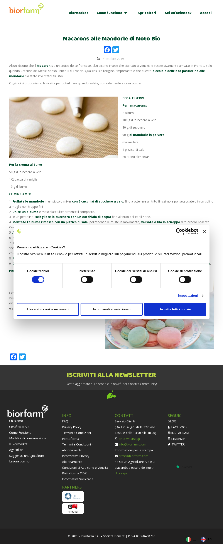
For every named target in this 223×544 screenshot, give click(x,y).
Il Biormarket (18, 444)
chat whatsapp (129, 439)
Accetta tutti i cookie (175, 309)
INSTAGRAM (179, 433)
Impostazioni (188, 295)
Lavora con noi (19, 461)
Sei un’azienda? (178, 13)
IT (194, 539)
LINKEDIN (178, 439)
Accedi (206, 13)
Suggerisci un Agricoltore (26, 456)
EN (210, 539)
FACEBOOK (179, 427)
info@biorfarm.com (132, 444)
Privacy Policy (71, 427)
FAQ (65, 421)
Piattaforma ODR (74, 473)
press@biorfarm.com (133, 456)
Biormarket (78, 13)
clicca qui (121, 473)
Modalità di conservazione (27, 438)
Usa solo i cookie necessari (48, 309)
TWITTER (178, 444)
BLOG (172, 421)
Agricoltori (147, 13)
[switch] (87, 279)
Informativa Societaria (77, 479)
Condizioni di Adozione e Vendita (85, 467)
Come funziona (109, 13)
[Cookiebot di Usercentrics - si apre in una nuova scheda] (179, 231)
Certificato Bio (19, 427)
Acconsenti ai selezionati (111, 309)
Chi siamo (16, 421)
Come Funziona (20, 432)
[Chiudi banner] (204, 231)
